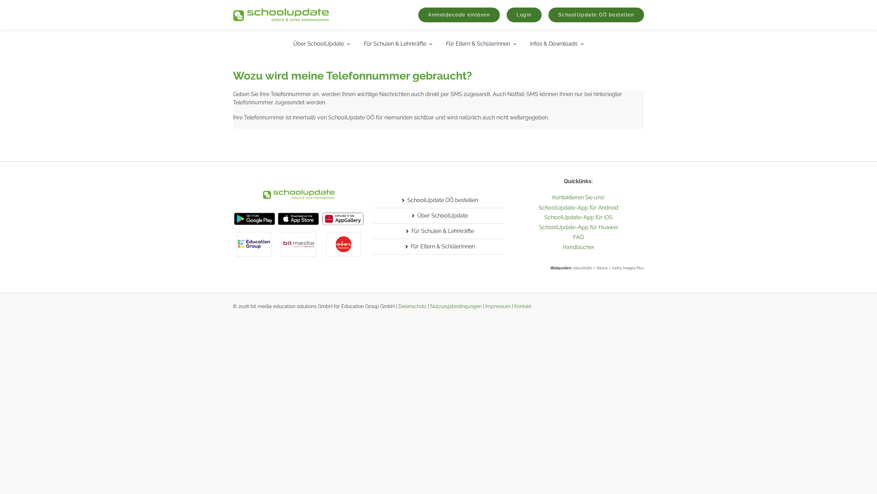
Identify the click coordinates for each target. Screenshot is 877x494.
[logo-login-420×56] (281, 11)
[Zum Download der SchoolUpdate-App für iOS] (298, 215)
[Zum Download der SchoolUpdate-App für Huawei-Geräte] (342, 215)
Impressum (497, 306)
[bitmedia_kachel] (299, 235)
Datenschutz (412, 306)
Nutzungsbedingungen (456, 306)
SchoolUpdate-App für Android (578, 207)
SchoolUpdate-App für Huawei (578, 227)
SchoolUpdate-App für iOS (578, 217)
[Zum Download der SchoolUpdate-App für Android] (254, 215)
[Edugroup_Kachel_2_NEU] (254, 235)
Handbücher (578, 247)
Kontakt (522, 306)
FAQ (578, 237)
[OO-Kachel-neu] (343, 235)
